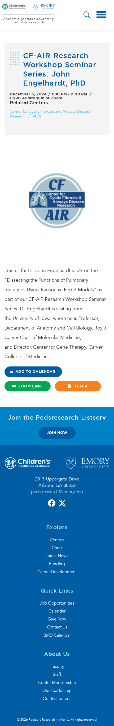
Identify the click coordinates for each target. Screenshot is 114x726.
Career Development (57, 572)
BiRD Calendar (57, 635)
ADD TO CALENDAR (35, 371)
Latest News (57, 556)
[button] (87, 15)
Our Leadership (57, 690)
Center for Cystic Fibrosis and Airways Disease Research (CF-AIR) (50, 114)
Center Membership (57, 682)
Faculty (57, 666)
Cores (57, 548)
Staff (57, 674)
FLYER (80, 386)
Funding (57, 564)
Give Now (57, 619)
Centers (57, 540)
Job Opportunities (57, 603)
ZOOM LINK (30, 386)
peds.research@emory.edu (57, 492)
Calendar (57, 611)
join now (57, 432)
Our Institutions (57, 698)
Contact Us (57, 627)
